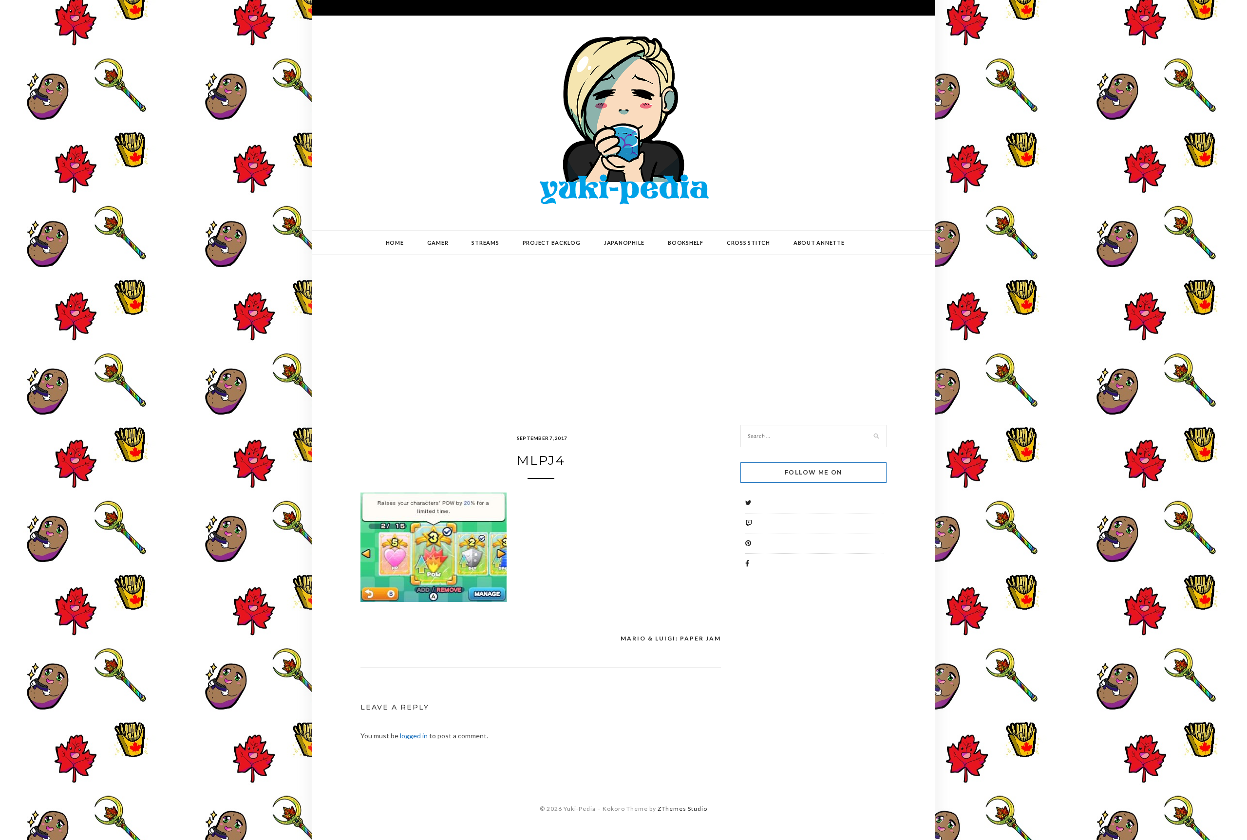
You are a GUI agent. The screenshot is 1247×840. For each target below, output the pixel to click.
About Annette (819, 242)
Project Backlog (552, 242)
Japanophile (624, 242)
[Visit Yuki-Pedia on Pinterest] (748, 543)
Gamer (438, 242)
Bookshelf (685, 242)
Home (395, 242)
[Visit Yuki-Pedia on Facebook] (747, 563)
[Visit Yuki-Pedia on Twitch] (748, 523)
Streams (485, 242)
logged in (414, 735)
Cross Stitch (748, 242)
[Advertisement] (623, 332)
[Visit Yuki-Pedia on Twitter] (748, 502)
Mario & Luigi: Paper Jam (671, 638)
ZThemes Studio (682, 808)
